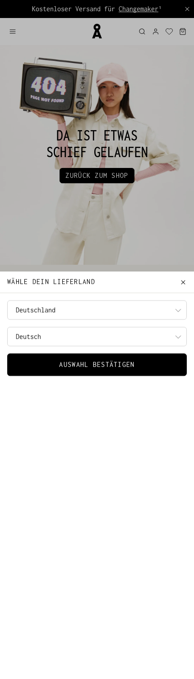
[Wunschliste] (169, 31)
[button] (46, 31)
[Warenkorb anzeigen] (182, 31)
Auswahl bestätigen (96, 364)
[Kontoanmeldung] (155, 31)
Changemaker (138, 9)
